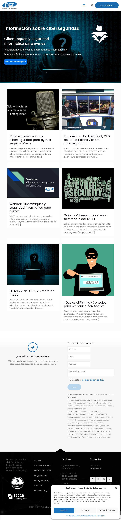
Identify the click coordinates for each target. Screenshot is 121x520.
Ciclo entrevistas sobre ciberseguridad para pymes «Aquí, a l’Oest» (30, 139)
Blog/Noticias (40, 475)
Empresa (38, 460)
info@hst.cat (96, 468)
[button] (116, 488)
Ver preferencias (107, 510)
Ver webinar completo (15, 62)
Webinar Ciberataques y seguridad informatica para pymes (30, 207)
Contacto (38, 485)
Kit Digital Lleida (41, 480)
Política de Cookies (73, 516)
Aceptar (64, 510)
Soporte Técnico (107, 5)
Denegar (86, 510)
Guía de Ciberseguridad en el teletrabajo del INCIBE (85, 217)
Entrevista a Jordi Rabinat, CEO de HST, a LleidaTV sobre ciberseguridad (87, 139)
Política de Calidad (43, 470)
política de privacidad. (93, 380)
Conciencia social (42, 465)
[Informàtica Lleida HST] (9, 5)
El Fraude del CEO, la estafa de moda (32, 293)
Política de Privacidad (88, 516)
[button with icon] (92, 479)
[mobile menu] (84, 5)
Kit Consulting (40, 490)
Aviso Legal (101, 516)
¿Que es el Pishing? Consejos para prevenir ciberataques (85, 304)
